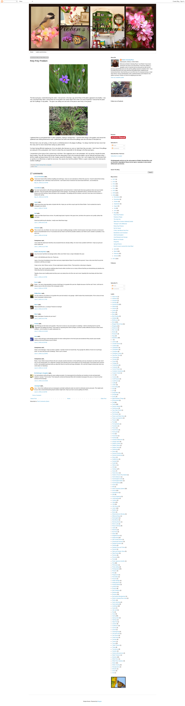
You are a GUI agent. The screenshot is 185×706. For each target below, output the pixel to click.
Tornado (114, 639)
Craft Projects (115, 379)
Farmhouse (115, 408)
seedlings (114, 606)
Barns (113, 312)
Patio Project (115, 553)
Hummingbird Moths (117, 480)
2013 (114, 184)
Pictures (114, 571)
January (116, 256)
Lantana (114, 500)
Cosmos (114, 377)
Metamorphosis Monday (118, 514)
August (116, 206)
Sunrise (114, 627)
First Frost (114, 412)
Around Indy (115, 304)
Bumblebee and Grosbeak (120, 232)
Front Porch (115, 429)
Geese (114, 451)
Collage (114, 363)
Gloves (114, 457)
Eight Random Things (118, 398)
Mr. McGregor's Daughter (41, 373)
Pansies (114, 549)
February (116, 253)
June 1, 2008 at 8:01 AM (40, 222)
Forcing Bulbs (115, 424)
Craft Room (115, 381)
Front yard (115, 431)
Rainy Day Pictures (119, 226)
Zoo (113, 672)
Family (114, 404)
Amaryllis (114, 300)
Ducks (114, 396)
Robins (114, 600)
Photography (115, 569)
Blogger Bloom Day (117, 324)
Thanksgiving (115, 631)
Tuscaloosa (115, 649)
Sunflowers (115, 625)
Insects (114, 490)
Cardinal (114, 345)
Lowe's (114, 508)
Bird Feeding (115, 316)
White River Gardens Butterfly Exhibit (123, 221)
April (115, 249)
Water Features (116, 655)
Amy (35, 336)
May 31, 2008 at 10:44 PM (41, 182)
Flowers (114, 420)
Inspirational (115, 492)
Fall (113, 402)
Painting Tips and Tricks (118, 547)
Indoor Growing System (118, 488)
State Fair (114, 622)
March (115, 251)
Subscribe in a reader (116, 156)
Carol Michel (37, 187)
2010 (114, 190)
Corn (113, 375)
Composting (115, 365)
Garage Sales (115, 441)
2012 (114, 186)
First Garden (115, 414)
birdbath (114, 318)
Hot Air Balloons (116, 477)
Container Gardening (117, 371)
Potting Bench (116, 582)
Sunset (114, 629)
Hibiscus (114, 465)
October (116, 201)
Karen (36, 282)
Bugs (113, 336)
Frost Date (115, 435)
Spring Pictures (118, 244)
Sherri (36, 304)
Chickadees (115, 349)
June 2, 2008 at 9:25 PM (40, 309)
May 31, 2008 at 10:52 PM (41, 197)
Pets (113, 563)
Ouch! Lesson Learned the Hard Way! (123, 246)
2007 (114, 258)
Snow (113, 614)
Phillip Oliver (37, 293)
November (117, 199)
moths (113, 527)
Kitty (113, 494)
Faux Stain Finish (116, 410)
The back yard (116, 633)
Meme (114, 512)
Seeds (114, 608)
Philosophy (115, 565)
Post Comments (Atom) (43, 401)
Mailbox (114, 510)
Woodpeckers (115, 667)
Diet (113, 388)
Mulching (114, 529)
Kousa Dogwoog (116, 496)
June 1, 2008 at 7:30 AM (40, 208)
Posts (114, 145)
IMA (113, 486)
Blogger (100, 701)
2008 (114, 195)
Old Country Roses (117, 539)
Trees (113, 643)
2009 (114, 193)
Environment (115, 400)
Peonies (114, 555)
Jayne (36, 202)
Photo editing (115, 567)
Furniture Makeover (117, 439)
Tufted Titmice (116, 645)
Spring (114, 616)
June (115, 210)
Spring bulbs (115, 618)
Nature (114, 533)
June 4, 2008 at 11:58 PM (41, 353)
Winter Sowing (116, 665)
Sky (113, 612)
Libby (113, 502)
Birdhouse (115, 320)
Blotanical (114, 328)
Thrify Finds (115, 637)
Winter (114, 663)
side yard (114, 610)
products (114, 586)
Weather (114, 657)
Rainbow (114, 592)
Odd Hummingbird (118, 235)
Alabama (114, 298)
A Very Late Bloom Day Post (121, 230)
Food (113, 422)
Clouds (114, 361)
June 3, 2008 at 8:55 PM (40, 342)
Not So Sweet (117, 228)
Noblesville (115, 537)
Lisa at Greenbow (39, 176)
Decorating (115, 386)
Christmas (115, 351)
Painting (114, 545)
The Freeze (115, 635)
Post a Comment (36, 395)
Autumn (114, 308)
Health (114, 463)
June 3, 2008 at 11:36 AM (41, 331)
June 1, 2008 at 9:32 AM (40, 235)
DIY (113, 390)
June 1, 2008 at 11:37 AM (41, 246)
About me (114, 296)
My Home (114, 531)
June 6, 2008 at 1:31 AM (40, 368)
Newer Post (34, 398)
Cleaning (114, 357)
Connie (36, 323)
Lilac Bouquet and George (120, 237)
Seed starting (115, 604)
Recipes (114, 594)
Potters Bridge (116, 580)
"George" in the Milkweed (120, 223)
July (115, 208)
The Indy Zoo (117, 219)
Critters (114, 384)
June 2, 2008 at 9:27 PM (40, 318)
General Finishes (116, 453)
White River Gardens (117, 661)
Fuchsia (114, 437)
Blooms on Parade (118, 239)
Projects (114, 588)
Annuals (114, 302)
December (117, 197)
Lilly (113, 504)
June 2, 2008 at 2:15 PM (40, 288)
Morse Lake (115, 524)
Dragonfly (116, 241)
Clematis (114, 359)
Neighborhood (116, 535)
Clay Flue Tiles (116, 355)
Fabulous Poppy (118, 217)
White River (115, 659)
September (117, 204)
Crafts (113, 383)
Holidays (114, 469)
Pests (35, 166)
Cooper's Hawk (116, 373)
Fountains (114, 426)
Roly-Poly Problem (119, 214)
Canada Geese (116, 343)
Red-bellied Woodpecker (118, 596)
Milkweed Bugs (116, 516)
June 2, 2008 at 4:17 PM (40, 299)
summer (114, 623)
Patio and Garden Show (118, 551)
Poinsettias (115, 576)
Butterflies (114, 337)
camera (114, 341)
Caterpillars (115, 347)
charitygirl (37, 386)
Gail (35, 213)
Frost (113, 433)
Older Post (103, 398)
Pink (113, 573)
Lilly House (115, 506)
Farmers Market (116, 406)
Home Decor (115, 473)
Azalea (114, 310)
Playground (115, 574)
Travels (114, 641)
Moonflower (115, 520)
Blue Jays (114, 330)
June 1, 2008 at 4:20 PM (40, 277)
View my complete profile (117, 77)
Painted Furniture (116, 543)
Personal (114, 557)
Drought (114, 394)
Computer (114, 367)
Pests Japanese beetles (118, 561)
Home (31, 52)
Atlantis (114, 306)
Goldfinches (115, 459)
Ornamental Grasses (117, 541)
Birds (113, 322)
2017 (114, 179)
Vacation (114, 651)
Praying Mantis (116, 584)
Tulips (113, 647)
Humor (114, 484)
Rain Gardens (116, 590)
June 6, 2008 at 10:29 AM (41, 380)
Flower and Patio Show (118, 416)
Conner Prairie (116, 369)
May (115, 212)
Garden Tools (115, 447)
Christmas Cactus (117, 353)
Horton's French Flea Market (119, 475)
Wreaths (114, 668)
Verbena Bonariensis (117, 653)
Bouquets (114, 334)
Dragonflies (115, 392)
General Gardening (117, 455)
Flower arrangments (117, 418)
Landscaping (115, 498)
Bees (113, 314)
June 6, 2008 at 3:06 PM (40, 392)
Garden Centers (116, 443)
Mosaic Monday (116, 525)
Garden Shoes (116, 445)
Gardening (115, 449)
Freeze (114, 428)
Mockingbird (115, 518)
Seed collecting (116, 602)
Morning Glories (116, 522)
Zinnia (114, 670)
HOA (113, 467)
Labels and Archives (41, 52)
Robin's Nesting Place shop (119, 598)
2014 (114, 181)
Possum (114, 578)
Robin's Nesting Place (40, 251)
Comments (116, 148)
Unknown (37, 227)
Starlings (114, 619)
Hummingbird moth (117, 478)
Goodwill (114, 461)
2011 (114, 188)
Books (114, 332)
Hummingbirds (116, 482)
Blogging (114, 326)
